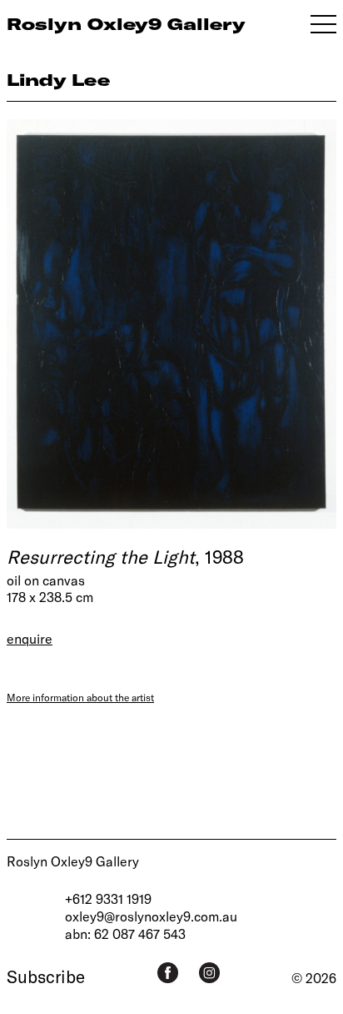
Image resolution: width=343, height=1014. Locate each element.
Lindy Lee (58, 79)
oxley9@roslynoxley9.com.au (151, 916)
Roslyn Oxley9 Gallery (73, 861)
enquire (29, 638)
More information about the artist (80, 697)
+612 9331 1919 (108, 898)
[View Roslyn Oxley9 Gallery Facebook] (167, 972)
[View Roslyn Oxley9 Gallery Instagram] (209, 972)
